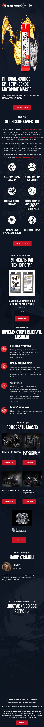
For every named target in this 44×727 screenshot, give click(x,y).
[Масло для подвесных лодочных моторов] (32, 441)
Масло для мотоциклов (11, 452)
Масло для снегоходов (11, 490)
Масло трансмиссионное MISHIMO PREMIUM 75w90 (22, 302)
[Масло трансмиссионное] (22, 518)
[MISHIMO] (12, 5)
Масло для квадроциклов (28, 491)
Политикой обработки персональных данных (22, 717)
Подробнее (22, 319)
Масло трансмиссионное (19, 530)
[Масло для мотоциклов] (11, 441)
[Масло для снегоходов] (11, 479)
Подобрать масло (22, 107)
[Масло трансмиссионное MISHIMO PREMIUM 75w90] (22, 283)
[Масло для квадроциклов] (32, 479)
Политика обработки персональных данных (22, 699)
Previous (4, 580)
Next (39, 580)
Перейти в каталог (22, 244)
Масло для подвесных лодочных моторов (31, 453)
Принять (22, 723)
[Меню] (30, 5)
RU (25, 5)
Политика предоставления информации (22, 702)
